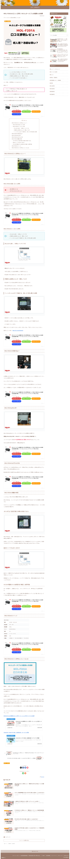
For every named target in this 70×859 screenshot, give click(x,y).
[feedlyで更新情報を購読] (23, 773)
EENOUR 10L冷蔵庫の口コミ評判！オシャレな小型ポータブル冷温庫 (19, 715)
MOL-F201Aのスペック (16, 145)
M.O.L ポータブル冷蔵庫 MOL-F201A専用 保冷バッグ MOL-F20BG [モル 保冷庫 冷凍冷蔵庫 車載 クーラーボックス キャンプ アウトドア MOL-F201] (27, 106)
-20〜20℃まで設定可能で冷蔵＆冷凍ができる (22, 140)
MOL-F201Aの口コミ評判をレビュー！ (19, 122)
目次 (23, 120)
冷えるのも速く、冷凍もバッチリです (21, 128)
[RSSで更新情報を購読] (25, 773)
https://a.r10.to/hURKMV (18, 330)
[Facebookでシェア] (23, 768)
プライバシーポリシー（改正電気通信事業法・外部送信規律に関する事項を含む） (26, 855)
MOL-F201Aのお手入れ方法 (17, 137)
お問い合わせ (66, 855)
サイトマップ (54, 855)
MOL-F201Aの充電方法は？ (17, 133)
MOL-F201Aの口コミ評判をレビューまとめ (20, 147)
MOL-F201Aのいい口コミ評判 (19, 126)
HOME (43, 855)
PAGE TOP (35, 851)
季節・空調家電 (7, 763)
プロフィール (60, 855)
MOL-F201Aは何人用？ (16, 135)
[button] (67, 35)
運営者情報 (48, 855)
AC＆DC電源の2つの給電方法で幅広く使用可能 (22, 144)
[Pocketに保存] (27, 768)
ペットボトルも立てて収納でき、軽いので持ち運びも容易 (25, 131)
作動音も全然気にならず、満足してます (22, 130)
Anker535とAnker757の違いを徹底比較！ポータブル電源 (16, 732)
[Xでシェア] (21, 768)
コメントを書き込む (24, 840)
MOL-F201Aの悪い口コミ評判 (19, 124)
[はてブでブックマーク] (25, 768)
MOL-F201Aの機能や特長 (17, 138)
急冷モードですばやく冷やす (18, 142)
